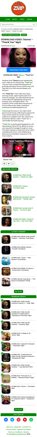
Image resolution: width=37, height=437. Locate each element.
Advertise (17, 427)
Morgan (12, 46)
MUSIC (14, 19)
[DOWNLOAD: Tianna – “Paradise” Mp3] (6, 193)
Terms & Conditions (15, 432)
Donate (26, 432)
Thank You (28, 82)
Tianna (21, 75)
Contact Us (26, 427)
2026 (28, 434)
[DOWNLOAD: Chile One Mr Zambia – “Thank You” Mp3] (6, 182)
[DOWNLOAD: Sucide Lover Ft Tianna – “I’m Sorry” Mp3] (6, 215)
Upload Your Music (24, 429)
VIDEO (22, 19)
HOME (7, 19)
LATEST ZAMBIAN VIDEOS (16, 29)
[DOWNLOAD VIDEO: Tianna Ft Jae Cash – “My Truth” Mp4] (6, 226)
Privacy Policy (11, 429)
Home (5, 29)
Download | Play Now (18, 70)
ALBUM (29, 19)
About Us (9, 427)
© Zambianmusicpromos (16, 434)
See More (18, 291)
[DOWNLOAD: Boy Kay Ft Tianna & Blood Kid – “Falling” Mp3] (6, 204)
